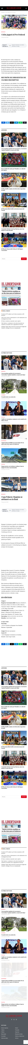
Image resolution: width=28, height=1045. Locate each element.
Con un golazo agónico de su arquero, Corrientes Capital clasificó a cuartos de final (14, 149)
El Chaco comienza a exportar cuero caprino (11, 321)
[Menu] (2, 8)
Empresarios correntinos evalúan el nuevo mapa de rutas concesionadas (12, 467)
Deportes (3, 31)
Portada (2, 12)
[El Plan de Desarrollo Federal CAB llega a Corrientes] (14, 240)
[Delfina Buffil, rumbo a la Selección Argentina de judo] (14, 180)
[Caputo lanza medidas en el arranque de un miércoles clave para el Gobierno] (14, 432)
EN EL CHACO (6, 311)
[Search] (26, 8)
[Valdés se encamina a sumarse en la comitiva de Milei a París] (14, 408)
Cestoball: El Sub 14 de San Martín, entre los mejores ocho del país (12, 229)
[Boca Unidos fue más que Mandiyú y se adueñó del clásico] (14, 160)
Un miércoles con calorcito (8, 397)
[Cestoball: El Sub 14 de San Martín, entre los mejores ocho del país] (14, 220)
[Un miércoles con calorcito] (14, 386)
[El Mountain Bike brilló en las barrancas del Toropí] (14, 200)
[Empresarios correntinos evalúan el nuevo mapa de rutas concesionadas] (14, 455)
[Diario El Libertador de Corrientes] (14, 8)
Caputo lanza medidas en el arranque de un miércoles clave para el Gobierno (12, 443)
